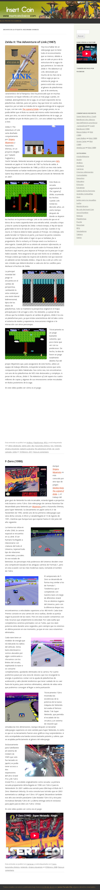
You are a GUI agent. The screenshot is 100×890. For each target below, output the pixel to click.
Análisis (30, 442)
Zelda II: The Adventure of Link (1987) (30, 42)
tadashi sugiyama (27, 449)
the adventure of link (43, 449)
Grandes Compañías (85, 194)
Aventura (80, 166)
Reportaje (80, 225)
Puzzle (79, 222)
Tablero (80, 234)
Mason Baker (82, 132)
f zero (54, 864)
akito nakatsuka (14, 445)
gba (32, 445)
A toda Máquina (83, 156)
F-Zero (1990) (14, 461)
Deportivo (80, 178)
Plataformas (38, 442)
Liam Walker (81, 138)
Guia (78, 197)
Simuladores (82, 231)
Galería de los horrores (86, 191)
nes (52, 445)
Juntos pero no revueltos (86, 200)
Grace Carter (82, 141)
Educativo (80, 181)
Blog (2, 21)
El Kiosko (80, 184)
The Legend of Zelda (30, 109)
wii (53, 449)
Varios (79, 237)
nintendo (57, 445)
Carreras (30, 864)
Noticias (80, 216)
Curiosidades (82, 175)
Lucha (79, 203)
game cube (26, 445)
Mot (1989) (93, 138)
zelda (14, 452)
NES (58, 161)
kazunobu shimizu (42, 445)
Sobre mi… (18, 21)
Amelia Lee (81, 147)
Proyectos (9, 21)
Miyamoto (36, 506)
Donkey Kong (58, 488)
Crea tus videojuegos (85, 172)
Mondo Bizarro (82, 206)
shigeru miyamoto (12, 449)
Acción (79, 159)
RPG (45, 442)
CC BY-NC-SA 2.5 (48, 887)
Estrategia (81, 187)
